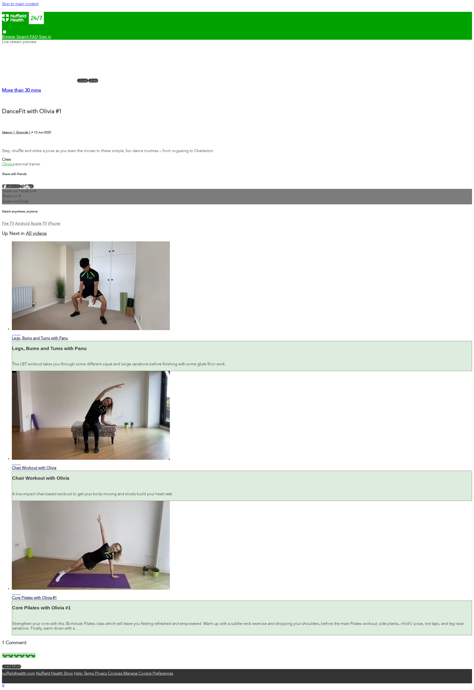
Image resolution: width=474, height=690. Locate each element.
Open (93, 81)
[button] (4, 32)
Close (82, 81)
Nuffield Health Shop (54, 674)
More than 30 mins (21, 90)
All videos (36, 233)
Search (23, 37)
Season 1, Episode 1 (16, 132)
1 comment (12, 142)
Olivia (7, 164)
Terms (89, 674)
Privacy (101, 674)
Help (79, 674)
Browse (9, 37)
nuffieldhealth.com (18, 674)
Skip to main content (20, 4)
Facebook (11, 186)
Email (29, 186)
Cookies (115, 674)
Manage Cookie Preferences (148, 674)
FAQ (34, 37)
